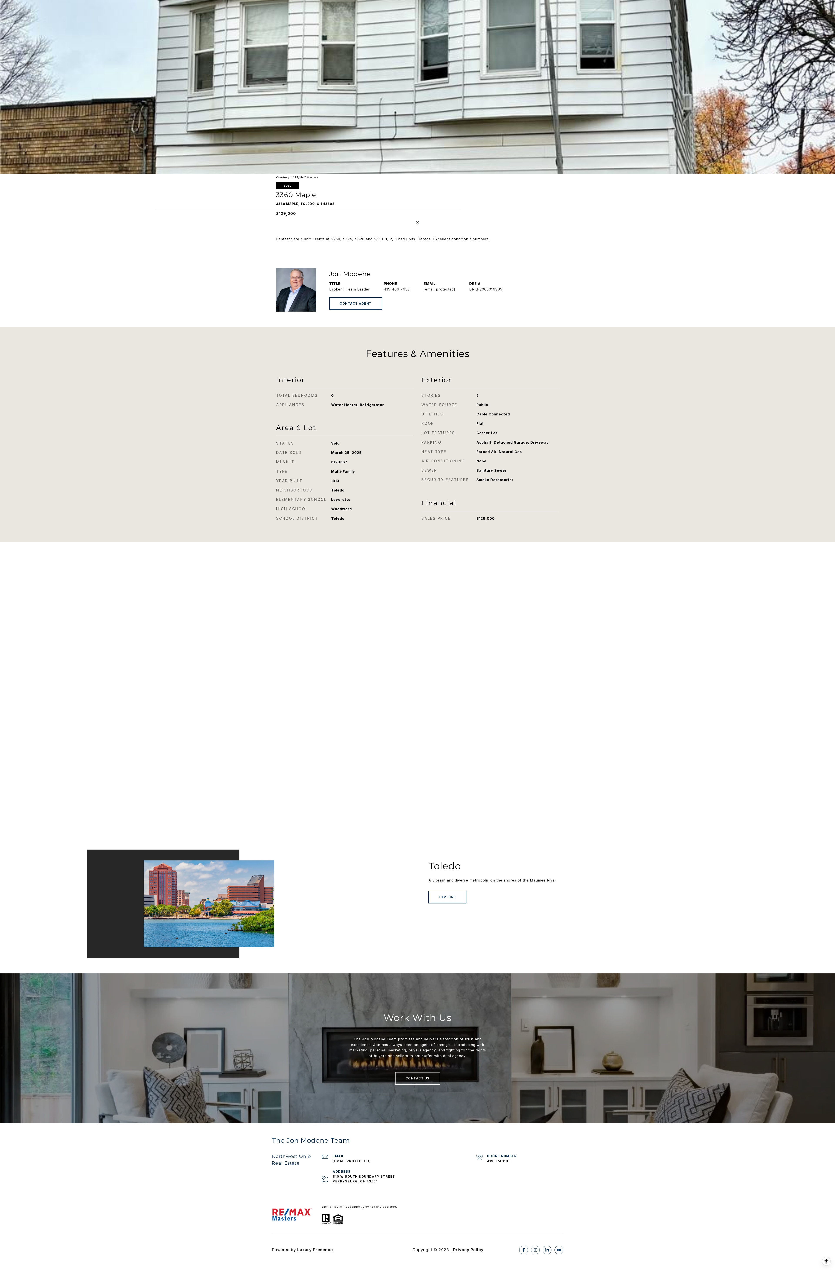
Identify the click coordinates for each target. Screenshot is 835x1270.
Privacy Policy (468, 1249)
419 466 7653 (397, 289)
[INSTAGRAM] (535, 1250)
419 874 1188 (499, 1161)
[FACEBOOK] (523, 1250)
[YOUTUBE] (558, 1250)
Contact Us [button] (418, 1078)
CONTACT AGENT (356, 303)
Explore (447, 897)
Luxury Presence (315, 1249)
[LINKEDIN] (547, 1250)
